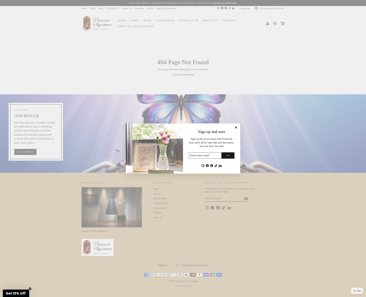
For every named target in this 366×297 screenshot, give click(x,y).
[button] (16, 293)
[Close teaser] (30, 288)
